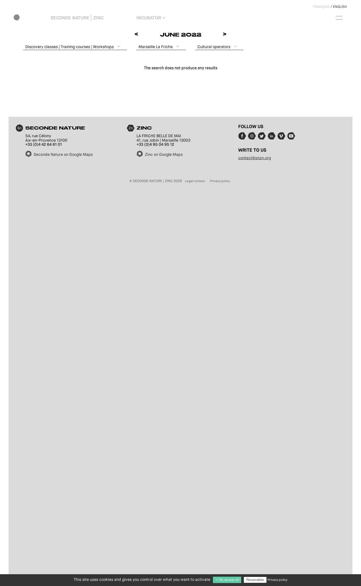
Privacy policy (220, 181)
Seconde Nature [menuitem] (70, 18)
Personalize (255, 580)
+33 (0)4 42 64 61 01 (43, 144)
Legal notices (195, 181)
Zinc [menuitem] (98, 18)
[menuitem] (31, 17)
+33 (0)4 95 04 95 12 (155, 144)
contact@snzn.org (254, 157)
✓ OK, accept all (227, 580)
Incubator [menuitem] (148, 18)
